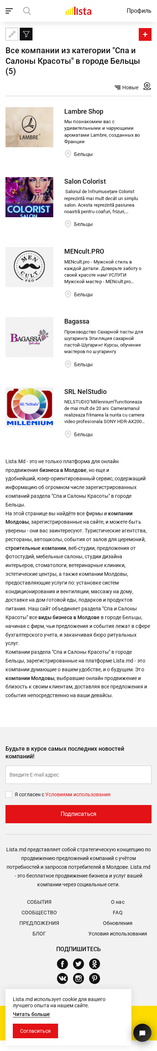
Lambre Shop (83, 111)
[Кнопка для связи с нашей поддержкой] (142, 1033)
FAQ (117, 912)
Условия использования (117, 934)
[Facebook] (65, 963)
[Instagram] (81, 978)
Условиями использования (78, 794)
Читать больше (31, 1014)
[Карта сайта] (11, 34)
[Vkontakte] (65, 978)
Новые (130, 87)
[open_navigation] (10, 11)
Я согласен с (30, 794)
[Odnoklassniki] (97, 963)
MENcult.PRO (84, 251)
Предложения (39, 923)
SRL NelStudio (85, 391)
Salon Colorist (85, 181)
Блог (39, 934)
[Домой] (78, 11)
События (39, 902)
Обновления (118, 923)
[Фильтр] (26, 34)
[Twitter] (81, 963)
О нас (117, 902)
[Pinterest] (97, 978)
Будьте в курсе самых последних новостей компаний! (64, 752)
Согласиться (35, 1031)
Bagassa (76, 321)
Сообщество (39, 912)
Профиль (139, 10)
